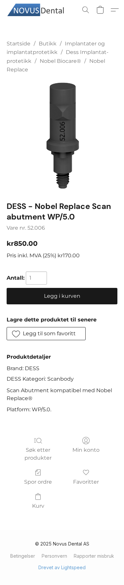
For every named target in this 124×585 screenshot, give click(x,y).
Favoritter (86, 482)
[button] (39, 10)
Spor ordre (38, 482)
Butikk (48, 43)
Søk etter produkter (38, 454)
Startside (18, 43)
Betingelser (22, 556)
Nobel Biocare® (60, 61)
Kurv (38, 506)
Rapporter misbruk (94, 556)
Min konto (86, 450)
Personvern (54, 556)
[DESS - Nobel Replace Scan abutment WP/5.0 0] (62, 136)
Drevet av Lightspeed (62, 567)
